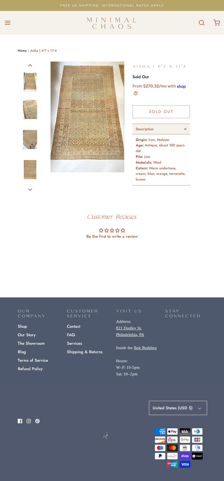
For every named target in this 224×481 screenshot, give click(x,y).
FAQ (71, 335)
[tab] (161, 129)
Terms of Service (33, 360)
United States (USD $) (173, 408)
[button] (30, 65)
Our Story (27, 335)
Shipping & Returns (84, 352)
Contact (73, 326)
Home (22, 50)
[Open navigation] (7, 22)
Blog (22, 352)
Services (74, 343)
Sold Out (161, 112)
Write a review (112, 251)
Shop (22, 326)
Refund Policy (30, 369)
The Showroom (31, 343)
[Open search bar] (201, 22)
